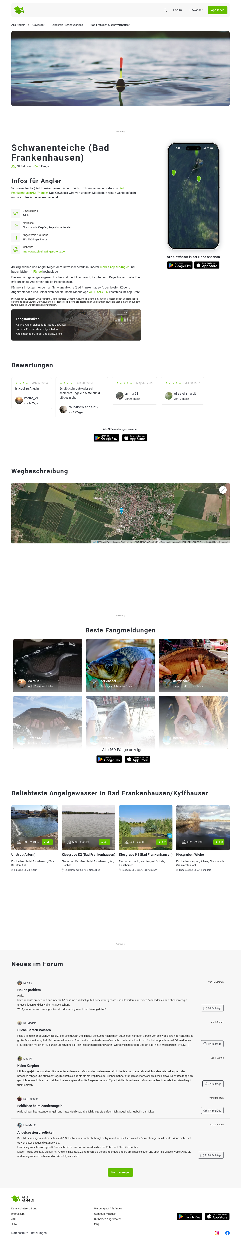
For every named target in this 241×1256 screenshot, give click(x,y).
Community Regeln (105, 1213)
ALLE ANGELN (98, 292)
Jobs (14, 1224)
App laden (217, 10)
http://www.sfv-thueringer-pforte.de (44, 251)
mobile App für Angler (114, 267)
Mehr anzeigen (120, 1172)
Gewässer (195, 10)
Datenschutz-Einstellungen (29, 1233)
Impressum (17, 1213)
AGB (14, 1219)
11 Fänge (35, 271)
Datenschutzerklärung (24, 1208)
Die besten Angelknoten (107, 1219)
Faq (96, 1224)
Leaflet (95, 541)
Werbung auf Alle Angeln (108, 1208)
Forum (177, 10)
